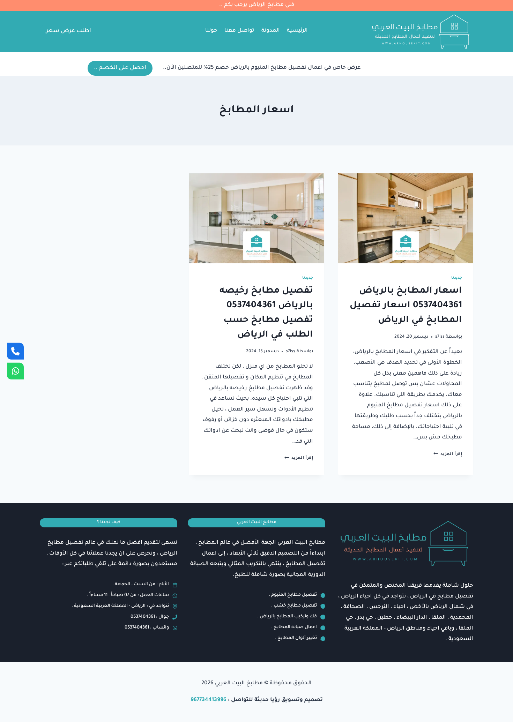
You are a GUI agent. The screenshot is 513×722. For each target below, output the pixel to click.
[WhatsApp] (15, 370)
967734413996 (208, 700)
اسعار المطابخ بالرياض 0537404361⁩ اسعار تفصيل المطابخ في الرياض (406, 305)
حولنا (211, 31)
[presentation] (405, 218)
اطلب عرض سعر (68, 31)
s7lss (440, 336)
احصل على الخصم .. (120, 68)
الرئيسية (297, 31)
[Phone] (15, 351)
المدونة (270, 31)
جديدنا (456, 278)
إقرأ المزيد (447, 454)
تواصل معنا (239, 31)
